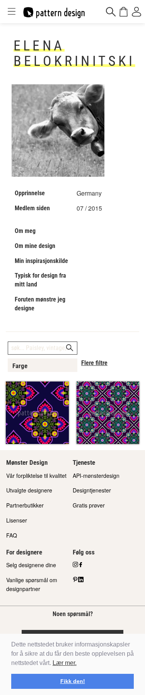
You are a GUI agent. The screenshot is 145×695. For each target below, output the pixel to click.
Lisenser (16, 520)
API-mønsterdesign (96, 475)
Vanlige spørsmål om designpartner (31, 584)
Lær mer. (65, 663)
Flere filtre (94, 363)
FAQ (11, 535)
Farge (19, 366)
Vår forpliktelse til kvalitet (36, 475)
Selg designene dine (31, 565)
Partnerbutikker (25, 505)
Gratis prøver (89, 505)
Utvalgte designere (29, 490)
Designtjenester (92, 490)
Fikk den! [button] (72, 681)
